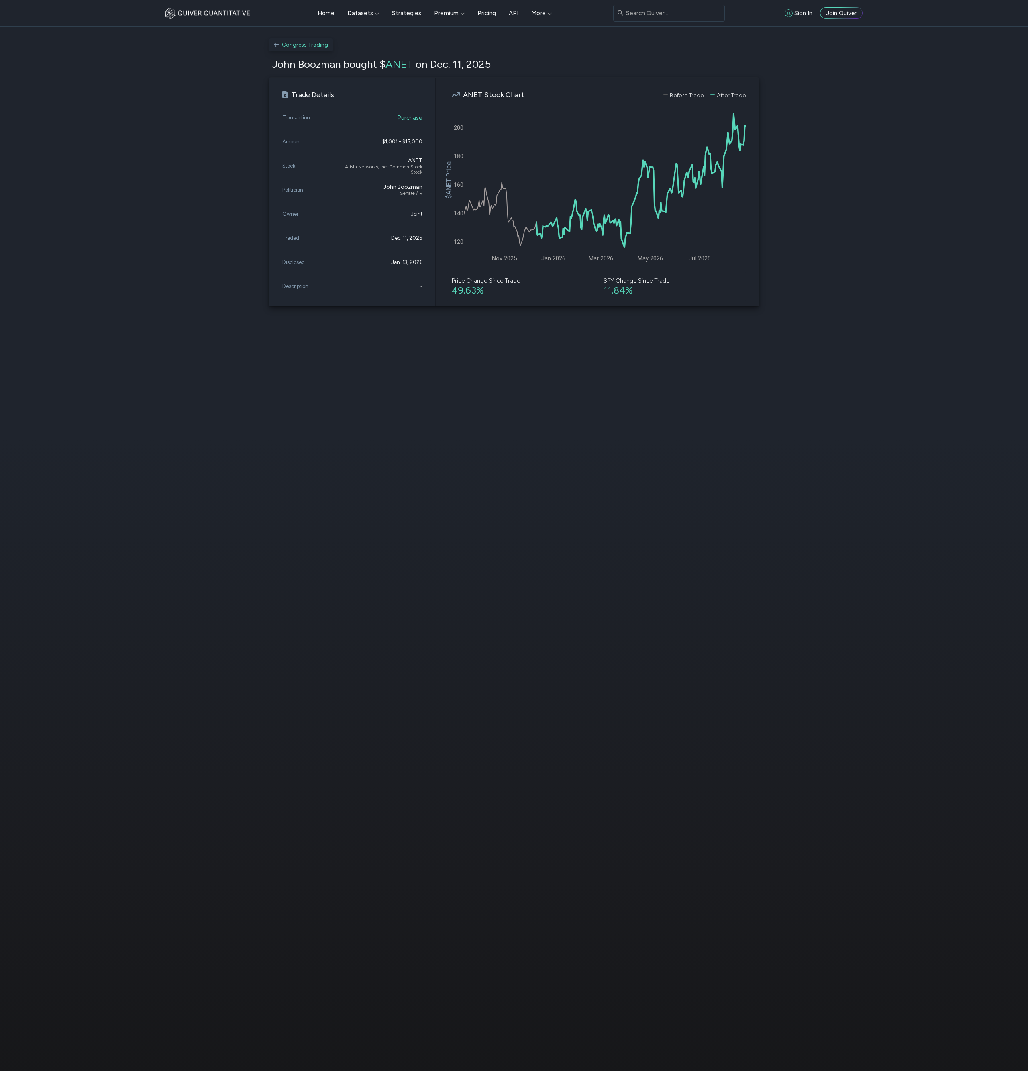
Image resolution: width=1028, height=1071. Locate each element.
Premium (446, 13)
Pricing (486, 13)
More (538, 13)
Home (326, 13)
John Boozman (402, 187)
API (513, 13)
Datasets (360, 13)
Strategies (406, 13)
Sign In (803, 13)
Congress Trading (305, 44)
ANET (399, 64)
